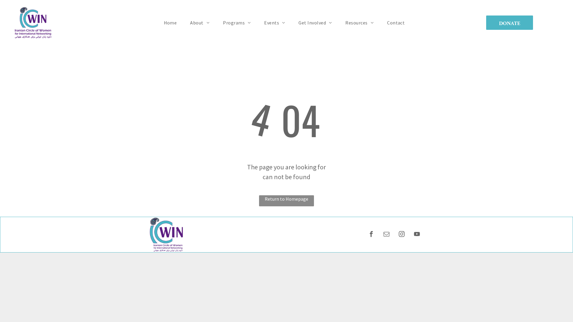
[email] (386, 235)
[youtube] (416, 235)
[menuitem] (172, 23)
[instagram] (401, 235)
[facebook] (371, 235)
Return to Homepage (286, 199)
